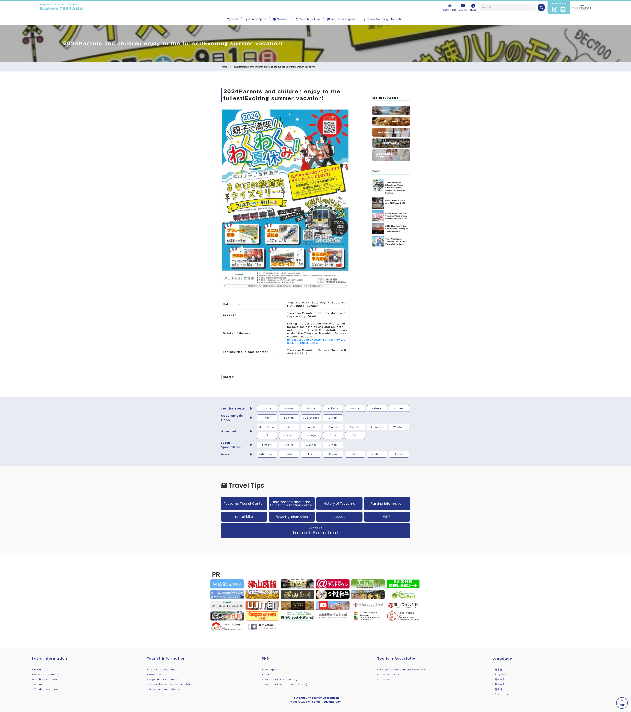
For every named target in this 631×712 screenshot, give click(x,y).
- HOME (37, 669)
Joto (289, 454)
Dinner (333, 427)
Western (399, 427)
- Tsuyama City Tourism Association (402, 669)
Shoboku (377, 454)
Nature (355, 408)
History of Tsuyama (339, 503)
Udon (289, 427)
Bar (355, 435)
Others (399, 408)
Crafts (289, 445)
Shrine (311, 408)
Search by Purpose (44, 679)
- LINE (265, 674)
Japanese (377, 427)
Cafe (333, 435)
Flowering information (292, 517)
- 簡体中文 (498, 679)
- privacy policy (388, 674)
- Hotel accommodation (163, 689)
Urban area (267, 454)
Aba (355, 454)
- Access (38, 684)
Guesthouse (311, 417)
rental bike (244, 516)
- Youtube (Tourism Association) (284, 684)
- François (500, 694)
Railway (333, 408)
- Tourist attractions (161, 669)
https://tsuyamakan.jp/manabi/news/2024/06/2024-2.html (316, 341)
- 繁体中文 (498, 684)
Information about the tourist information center (291, 503)
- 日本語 (497, 669)
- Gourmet (154, 674)
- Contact (384, 679)
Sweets (355, 427)
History (289, 408)
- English (499, 674)
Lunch (311, 427)
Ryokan (289, 417)
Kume (399, 454)
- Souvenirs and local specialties (169, 684)
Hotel (267, 417)
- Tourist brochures (45, 689)
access (339, 516)
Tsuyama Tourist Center (244, 503)
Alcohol (311, 445)
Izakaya (311, 435)
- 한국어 (497, 689)
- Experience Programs (162, 679)
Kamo (333, 454)
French (289, 435)
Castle (267, 408)
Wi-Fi (387, 516)
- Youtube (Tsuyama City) (280, 679)
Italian (267, 435)
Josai (311, 454)
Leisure (377, 408)
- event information (45, 674)
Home (224, 66)
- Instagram (270, 669)
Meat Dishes (267, 427)
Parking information (387, 503)
